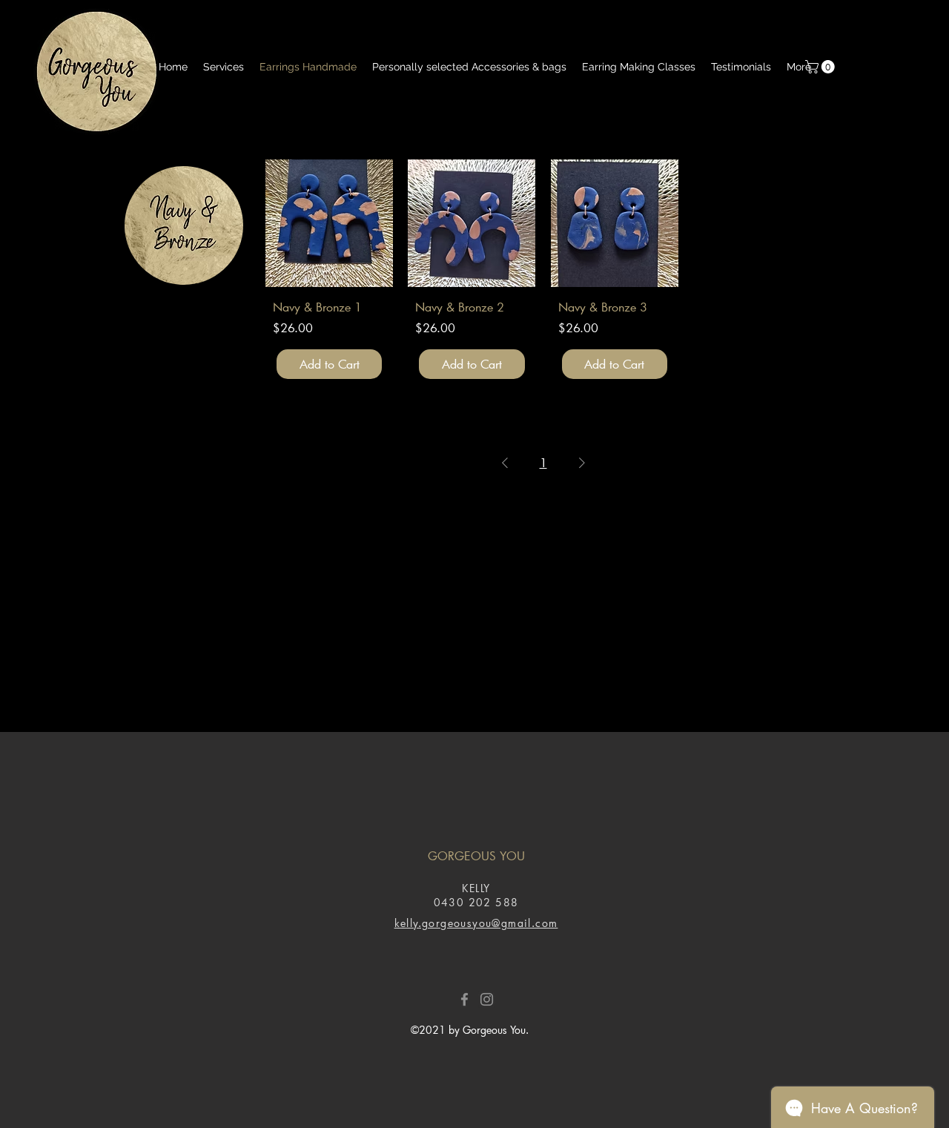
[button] (821, 66)
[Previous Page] (505, 463)
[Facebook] (464, 999)
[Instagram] (486, 999)
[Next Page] (582, 463)
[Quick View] (329, 223)
